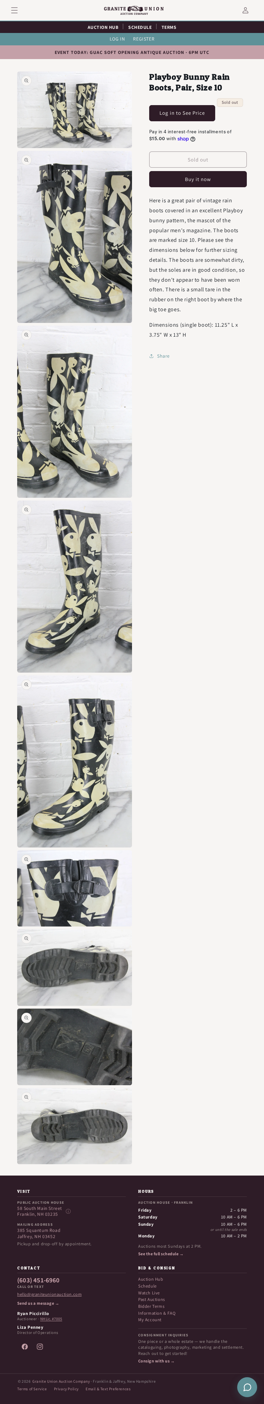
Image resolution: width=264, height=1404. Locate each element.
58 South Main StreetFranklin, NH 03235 (39, 1211)
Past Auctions (151, 1299)
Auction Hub (150, 1279)
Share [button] (163, 356)
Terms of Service (32, 1388)
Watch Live (149, 1293)
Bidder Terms (151, 1306)
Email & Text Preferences (108, 1388)
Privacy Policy (66, 1388)
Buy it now (198, 179)
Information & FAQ (156, 1313)
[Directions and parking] (68, 1211)
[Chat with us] (247, 1387)
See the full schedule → (161, 1254)
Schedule (147, 1286)
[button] (18, 10)
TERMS (169, 27)
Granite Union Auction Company (61, 1381)
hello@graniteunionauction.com (49, 1294)
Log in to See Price (182, 113)
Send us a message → (38, 1303)
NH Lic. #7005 (51, 1318)
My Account (150, 1320)
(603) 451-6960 (38, 1280)
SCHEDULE (140, 27)
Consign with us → (156, 1361)
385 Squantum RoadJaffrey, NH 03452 (38, 1233)
